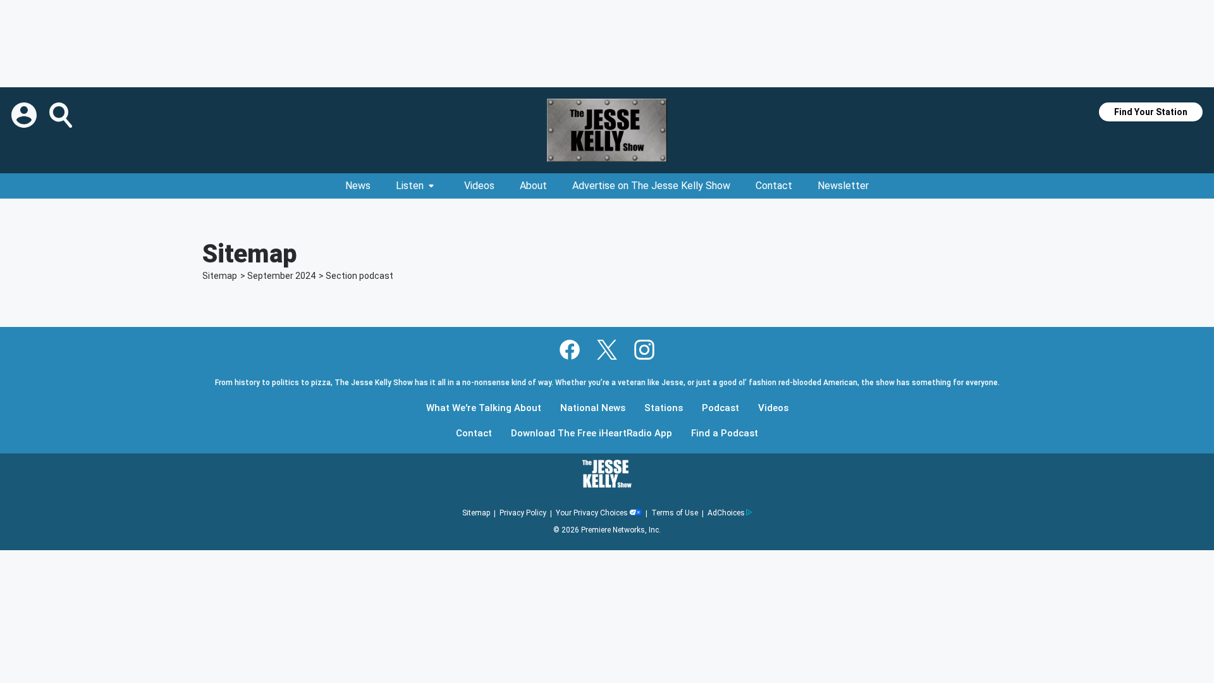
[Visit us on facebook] (569, 349)
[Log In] (25, 115)
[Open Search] (62, 115)
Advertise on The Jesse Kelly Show (651, 186)
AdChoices (726, 512)
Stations (663, 408)
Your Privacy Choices (592, 512)
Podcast (720, 408)
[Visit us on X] (607, 349)
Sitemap (219, 276)
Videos (479, 186)
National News (592, 408)
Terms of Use (674, 512)
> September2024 (278, 276)
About (533, 186)
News (358, 186)
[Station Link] (607, 130)
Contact (774, 186)
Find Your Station (1150, 112)
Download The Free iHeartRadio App (591, 433)
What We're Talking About (483, 408)
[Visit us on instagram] (644, 349)
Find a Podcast (724, 433)
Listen (410, 186)
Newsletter (843, 186)
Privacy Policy (523, 512)
